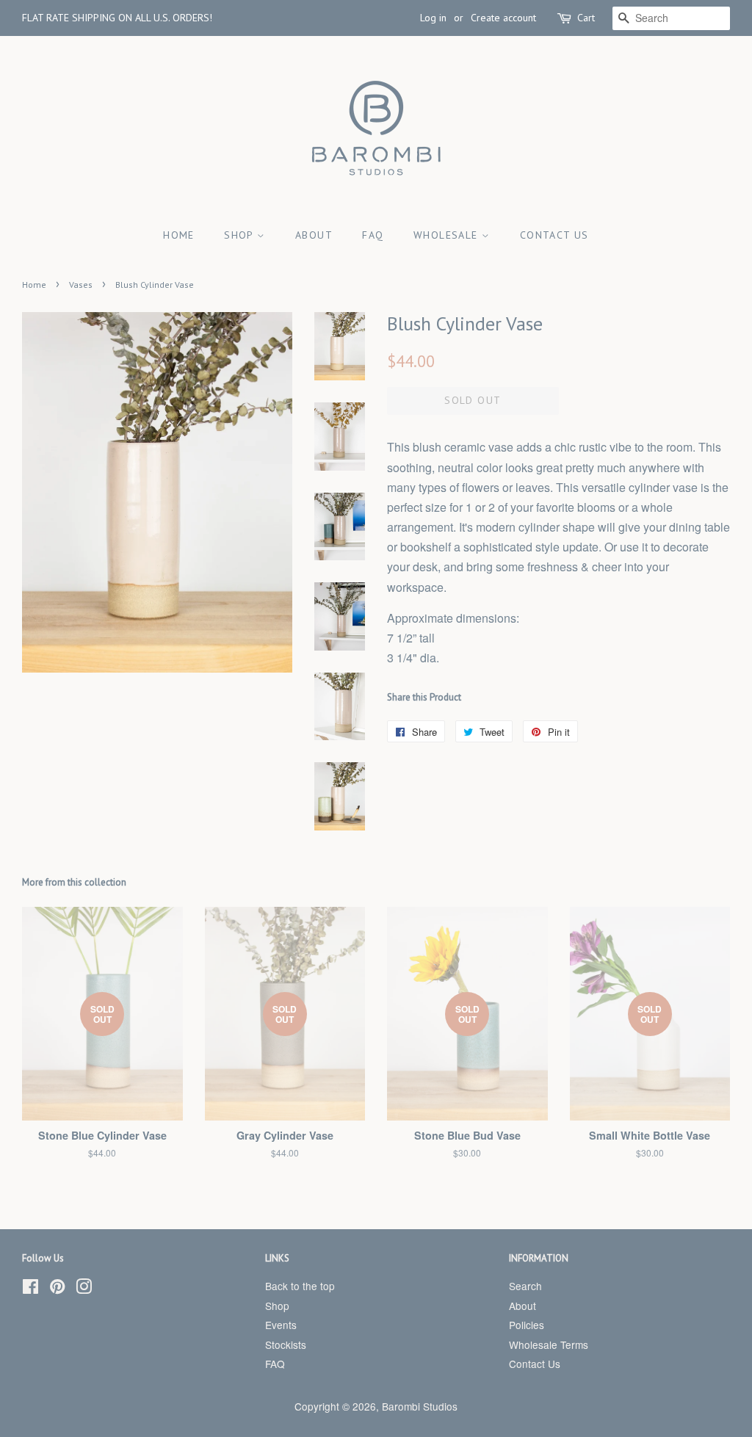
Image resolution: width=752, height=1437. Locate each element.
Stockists (285, 1344)
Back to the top (300, 1285)
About (314, 235)
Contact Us (554, 235)
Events (281, 1324)
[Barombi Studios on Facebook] (30, 1288)
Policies (526, 1324)
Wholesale (447, 235)
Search (525, 1285)
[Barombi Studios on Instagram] (84, 1288)
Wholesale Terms (548, 1344)
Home (179, 235)
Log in (433, 17)
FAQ (372, 235)
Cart (586, 17)
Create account (503, 17)
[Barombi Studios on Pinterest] (57, 1288)
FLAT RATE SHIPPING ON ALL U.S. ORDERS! (117, 17)
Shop (240, 235)
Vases (81, 284)
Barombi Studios (420, 1406)
